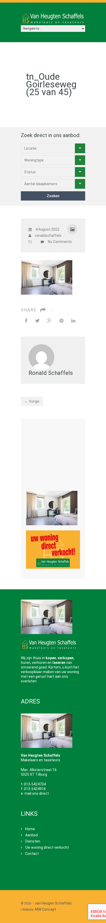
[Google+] (49, 320)
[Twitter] (37, 320)
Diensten (32, 841)
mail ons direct (36, 793)
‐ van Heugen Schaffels (52, 903)
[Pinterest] (61, 320)
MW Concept (45, 909)
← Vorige (31, 401)
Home (30, 829)
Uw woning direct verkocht (47, 847)
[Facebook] (26, 320)
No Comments (60, 242)
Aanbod (31, 835)
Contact (32, 854)
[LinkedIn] (73, 320)
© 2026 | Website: (46, 906)
